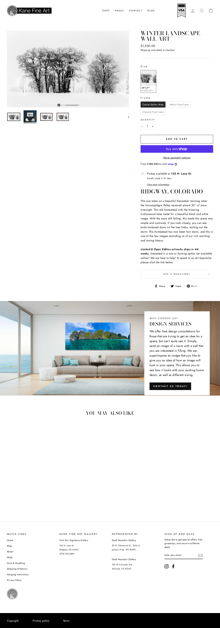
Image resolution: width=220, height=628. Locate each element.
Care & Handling (16, 563)
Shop (106, 10)
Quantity (148, 119)
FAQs (10, 557)
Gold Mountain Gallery (124, 540)
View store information (158, 184)
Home (10, 540)
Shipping (145, 50)
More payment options (176, 158)
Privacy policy (40, 621)
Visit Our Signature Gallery (73, 540)
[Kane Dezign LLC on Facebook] (173, 566)
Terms (66, 621)
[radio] (148, 81)
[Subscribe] (200, 555)
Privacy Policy (14, 580)
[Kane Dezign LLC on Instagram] (166, 566)
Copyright (13, 621)
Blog (151, 10)
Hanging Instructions (18, 574)
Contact (135, 10)
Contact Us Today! (170, 386)
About (119, 10)
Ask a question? (176, 274)
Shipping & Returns (17, 568)
